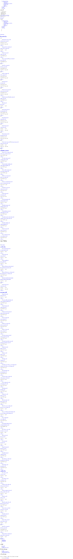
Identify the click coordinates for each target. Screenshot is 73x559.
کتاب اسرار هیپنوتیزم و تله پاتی (4, 336)
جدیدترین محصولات (4, 150)
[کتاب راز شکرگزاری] (36, 478)
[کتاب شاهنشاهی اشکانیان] (36, 222)
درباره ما (3, 546)
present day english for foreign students (5, 279)
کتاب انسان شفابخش (3, 515)
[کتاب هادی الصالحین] (36, 452)
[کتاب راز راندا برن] (36, 472)
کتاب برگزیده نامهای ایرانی (4, 383)
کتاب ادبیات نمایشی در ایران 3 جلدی (5, 153)
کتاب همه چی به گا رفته (3, 66)
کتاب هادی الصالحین (3, 454)
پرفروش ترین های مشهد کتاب (8, 3)
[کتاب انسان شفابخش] (36, 513)
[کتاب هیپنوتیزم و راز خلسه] (36, 323)
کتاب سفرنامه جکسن (3, 307)
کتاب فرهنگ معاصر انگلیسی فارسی (5, 301)
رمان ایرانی (3, 6)
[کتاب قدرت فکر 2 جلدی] (36, 519)
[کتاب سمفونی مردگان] (36, 73)
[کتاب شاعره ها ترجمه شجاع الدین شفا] (36, 266)
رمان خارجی (5, 2)
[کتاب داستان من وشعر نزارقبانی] (36, 376)
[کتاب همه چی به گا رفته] (36, 65)
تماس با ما (3, 8)
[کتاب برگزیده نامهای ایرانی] (36, 382)
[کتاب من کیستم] (36, 496)
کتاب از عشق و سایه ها (3, 401)
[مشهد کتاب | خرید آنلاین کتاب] (4, 15)
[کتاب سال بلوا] (36, 102)
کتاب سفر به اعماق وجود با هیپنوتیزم (5, 342)
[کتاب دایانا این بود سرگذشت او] (36, 458)
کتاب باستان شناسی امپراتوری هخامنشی (6, 218)
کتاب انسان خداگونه (3, 98)
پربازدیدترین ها (3, 36)
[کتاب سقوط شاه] (36, 388)
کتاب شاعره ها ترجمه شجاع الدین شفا (5, 267)
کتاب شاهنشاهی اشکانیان (3, 224)
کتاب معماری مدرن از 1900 (4, 177)
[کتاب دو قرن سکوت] (36, 52)
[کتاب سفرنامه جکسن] (36, 305)
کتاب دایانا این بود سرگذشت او (4, 460)
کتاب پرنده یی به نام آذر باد (4, 430)
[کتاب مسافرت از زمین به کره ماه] (36, 405)
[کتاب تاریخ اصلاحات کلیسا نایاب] (36, 423)
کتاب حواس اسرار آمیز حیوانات (4, 313)
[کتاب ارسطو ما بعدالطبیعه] (36, 205)
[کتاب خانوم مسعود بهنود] (36, 109)
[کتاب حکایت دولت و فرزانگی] (36, 484)
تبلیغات (3, 550)
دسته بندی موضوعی (5, 20)
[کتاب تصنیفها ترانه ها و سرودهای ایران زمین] (36, 411)
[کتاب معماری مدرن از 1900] (36, 175)
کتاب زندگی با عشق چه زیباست (4, 491)
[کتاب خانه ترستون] (36, 254)
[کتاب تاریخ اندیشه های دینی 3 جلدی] (36, 181)
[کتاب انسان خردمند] (36, 58)
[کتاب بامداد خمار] (36, 81)
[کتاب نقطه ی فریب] (36, 417)
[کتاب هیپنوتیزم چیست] (36, 317)
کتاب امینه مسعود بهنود (3, 135)
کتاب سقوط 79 (2, 360)
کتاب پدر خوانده (2, 354)
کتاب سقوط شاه (2, 389)
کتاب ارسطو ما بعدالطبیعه (4, 206)
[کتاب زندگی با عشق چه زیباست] (36, 490)
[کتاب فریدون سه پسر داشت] (36, 89)
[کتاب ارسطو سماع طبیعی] (36, 199)
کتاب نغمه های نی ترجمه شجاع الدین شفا (6, 273)
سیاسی (3, 7)
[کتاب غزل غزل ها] (36, 435)
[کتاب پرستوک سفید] (36, 464)
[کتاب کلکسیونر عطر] (36, 260)
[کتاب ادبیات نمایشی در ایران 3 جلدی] (36, 152)
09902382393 (4, 540)
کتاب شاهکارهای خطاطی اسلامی (5, 165)
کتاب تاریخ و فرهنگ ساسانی (4, 212)
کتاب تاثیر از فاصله (3, 348)
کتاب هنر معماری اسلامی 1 (4, 159)
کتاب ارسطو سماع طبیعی (4, 200)
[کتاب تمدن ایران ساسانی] (36, 187)
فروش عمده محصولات (5, 547)
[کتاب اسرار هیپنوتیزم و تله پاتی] (36, 335)
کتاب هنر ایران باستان (3, 230)
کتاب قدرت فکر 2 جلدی (3, 521)
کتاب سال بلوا (2, 104)
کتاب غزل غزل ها (2, 436)
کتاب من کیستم (2, 497)
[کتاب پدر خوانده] (36, 352)
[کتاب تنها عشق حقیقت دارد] (36, 248)
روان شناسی (3, 470)
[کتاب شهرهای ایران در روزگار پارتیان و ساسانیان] (36, 364)
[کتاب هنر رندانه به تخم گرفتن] (36, 39)
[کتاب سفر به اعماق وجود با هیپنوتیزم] (36, 341)
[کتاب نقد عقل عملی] (36, 193)
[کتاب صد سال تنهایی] (36, 125)
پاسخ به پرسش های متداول (6, 552)
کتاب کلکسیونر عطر (3, 261)
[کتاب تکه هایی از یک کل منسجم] (36, 533)
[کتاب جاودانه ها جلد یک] (36, 370)
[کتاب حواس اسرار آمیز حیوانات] (36, 311)
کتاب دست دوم (6, 4)
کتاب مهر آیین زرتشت (3, 330)
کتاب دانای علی (2, 442)
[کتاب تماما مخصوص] (36, 117)
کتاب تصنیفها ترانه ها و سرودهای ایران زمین (6, 413)
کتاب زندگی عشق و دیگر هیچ (4, 503)
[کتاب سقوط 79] (36, 358)
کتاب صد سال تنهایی (3, 127)
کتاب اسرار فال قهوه (3, 448)
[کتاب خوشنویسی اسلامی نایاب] (36, 169)
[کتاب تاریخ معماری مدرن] (36, 234)
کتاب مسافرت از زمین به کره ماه (5, 407)
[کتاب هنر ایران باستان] (36, 228)
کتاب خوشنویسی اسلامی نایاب (4, 171)
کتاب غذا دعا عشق (3, 295)
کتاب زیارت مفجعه (3, 395)
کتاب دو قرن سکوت (3, 54)
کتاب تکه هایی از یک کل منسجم (4, 48)
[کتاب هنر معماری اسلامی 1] (36, 158)
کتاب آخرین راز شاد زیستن (4, 509)
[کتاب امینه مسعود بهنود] (36, 133)
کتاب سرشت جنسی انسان (4, 143)
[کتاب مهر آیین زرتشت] (36, 329)
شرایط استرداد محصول (5, 551)
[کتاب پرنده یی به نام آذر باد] (36, 429)
